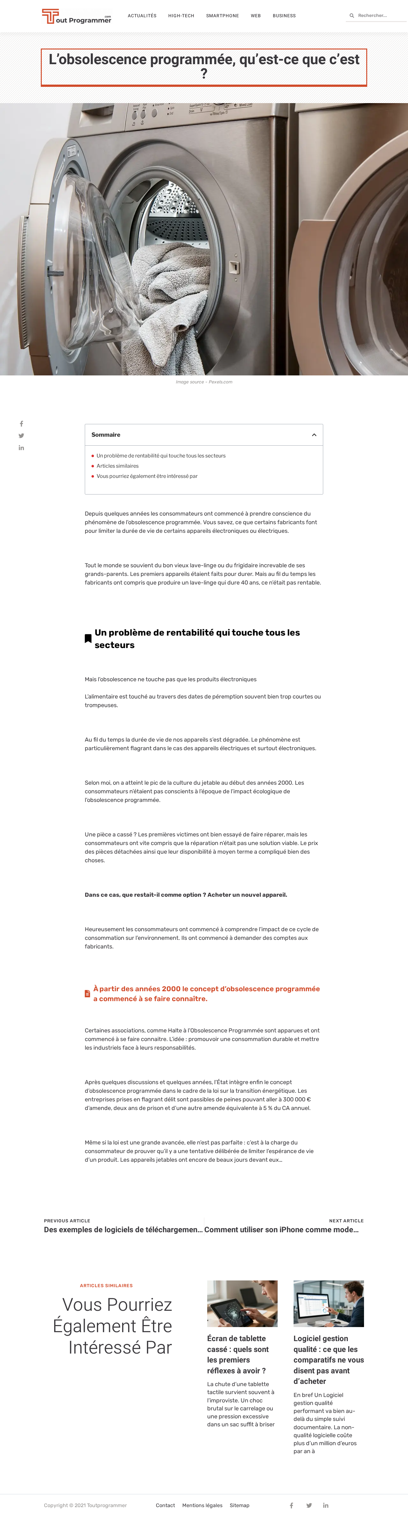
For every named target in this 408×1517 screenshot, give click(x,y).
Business (284, 15)
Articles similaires (118, 466)
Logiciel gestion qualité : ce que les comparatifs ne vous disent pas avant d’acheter (329, 1360)
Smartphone (222, 15)
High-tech (181, 15)
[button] (314, 434)
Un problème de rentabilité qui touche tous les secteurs (161, 456)
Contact (165, 1505)
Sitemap (240, 1505)
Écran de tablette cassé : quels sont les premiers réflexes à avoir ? (238, 1355)
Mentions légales (202, 1505)
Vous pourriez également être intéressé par (147, 476)
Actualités (142, 15)
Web (256, 15)
